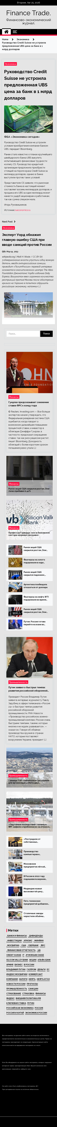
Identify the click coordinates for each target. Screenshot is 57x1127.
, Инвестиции (14, 941)
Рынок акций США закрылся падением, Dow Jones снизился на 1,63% (35, 573)
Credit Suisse (13, 955)
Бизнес (19, 965)
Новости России (15, 984)
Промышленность (18, 682)
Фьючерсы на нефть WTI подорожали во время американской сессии (36, 598)
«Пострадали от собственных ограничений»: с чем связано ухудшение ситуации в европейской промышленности (36, 840)
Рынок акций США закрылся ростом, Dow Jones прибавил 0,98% (35, 611)
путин (30, 1003)
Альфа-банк (44, 960)
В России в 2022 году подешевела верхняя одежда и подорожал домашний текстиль (35, 878)
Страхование (13, 993)
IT (23, 955)
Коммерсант (36, 974)
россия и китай (15, 1013)
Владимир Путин (15, 969)
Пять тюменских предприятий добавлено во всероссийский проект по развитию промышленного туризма (36, 902)
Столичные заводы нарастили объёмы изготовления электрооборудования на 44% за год (35, 915)
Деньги (41, 969)
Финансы (14, 397)
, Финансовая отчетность (21, 950)
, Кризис (27, 941)
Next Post (7, 221)
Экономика (10, 64)
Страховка (28, 993)
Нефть (32, 979)
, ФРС (42, 945)
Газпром (31, 969)
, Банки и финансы (16, 936)
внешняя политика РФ (28, 998)
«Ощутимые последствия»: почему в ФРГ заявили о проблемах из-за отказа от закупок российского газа (29, 825)
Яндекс (10, 998)
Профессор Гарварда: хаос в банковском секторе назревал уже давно (29, 534)
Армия (9, 965)
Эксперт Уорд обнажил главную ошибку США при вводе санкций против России (27, 240)
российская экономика (19, 1008)
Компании (12, 979)
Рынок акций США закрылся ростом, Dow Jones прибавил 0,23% (35, 549)
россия (39, 1008)
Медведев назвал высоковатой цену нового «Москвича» (34, 890)
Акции (32, 960)
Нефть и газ (43, 979)
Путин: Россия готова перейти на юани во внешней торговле (34, 623)
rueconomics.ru (22, 210)
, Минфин (38, 941)
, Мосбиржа (12, 945)
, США (23, 945)
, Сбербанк (33, 945)
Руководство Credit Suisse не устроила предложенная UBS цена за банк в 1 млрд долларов (28, 85)
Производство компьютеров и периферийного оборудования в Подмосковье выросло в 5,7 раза (36, 853)
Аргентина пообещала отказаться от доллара (35, 585)
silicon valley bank (17, 960)
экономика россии (36, 1013)
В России (29, 965)
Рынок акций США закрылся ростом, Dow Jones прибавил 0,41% (29, 490)
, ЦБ (39, 950)
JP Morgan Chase (35, 955)
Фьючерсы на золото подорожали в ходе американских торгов (35, 561)
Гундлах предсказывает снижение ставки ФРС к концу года (28, 404)
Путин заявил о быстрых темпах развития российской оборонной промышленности (27, 689)
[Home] (6, 32)
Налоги (23, 979)
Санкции (33, 989)
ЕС (48, 969)
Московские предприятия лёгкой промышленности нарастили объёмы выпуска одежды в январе (34, 865)
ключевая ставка (16, 1003)
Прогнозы (32, 984)
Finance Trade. (28, 13)
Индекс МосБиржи (16, 974)
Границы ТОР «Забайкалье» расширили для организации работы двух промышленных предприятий (28, 781)
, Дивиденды (35, 936)
